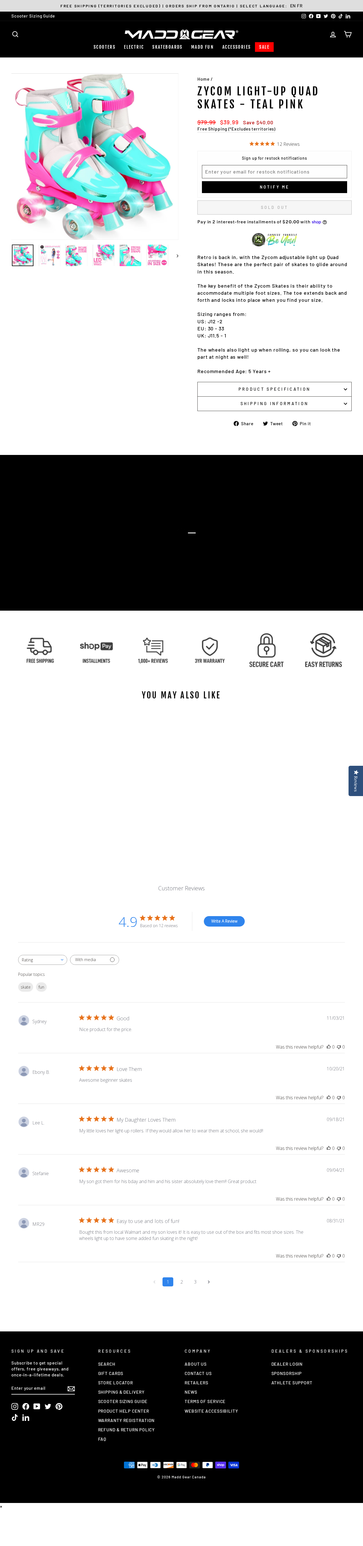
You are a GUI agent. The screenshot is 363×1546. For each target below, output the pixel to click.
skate (26, 987)
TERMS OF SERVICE (205, 1401)
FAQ (102, 1439)
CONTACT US (198, 1373)
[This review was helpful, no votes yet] (329, 1047)
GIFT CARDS (110, 1373)
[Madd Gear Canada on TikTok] (14, 1417)
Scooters (104, 47)
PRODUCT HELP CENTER (123, 1411)
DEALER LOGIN (287, 1364)
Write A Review (224, 921)
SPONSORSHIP (286, 1373)
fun (41, 987)
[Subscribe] (71, 1388)
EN (293, 5)
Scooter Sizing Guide (33, 15)
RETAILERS (196, 1382)
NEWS (191, 1392)
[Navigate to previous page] (154, 1281)
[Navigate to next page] (208, 1281)
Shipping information (274, 403)
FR (300, 5)
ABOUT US (196, 1364)
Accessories (236, 47)
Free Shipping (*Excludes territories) (236, 128)
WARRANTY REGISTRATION (126, 1420)
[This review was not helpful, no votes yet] (339, 1047)
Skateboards (167, 47)
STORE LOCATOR (115, 1382)
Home (203, 79)
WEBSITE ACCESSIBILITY (211, 1411)
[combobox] (42, 960)
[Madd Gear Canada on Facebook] (25, 1406)
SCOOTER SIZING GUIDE (122, 1401)
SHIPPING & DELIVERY (121, 1392)
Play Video (184, 544)
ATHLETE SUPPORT (292, 1382)
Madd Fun (202, 47)
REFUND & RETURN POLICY (126, 1429)
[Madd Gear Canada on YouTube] (36, 1406)
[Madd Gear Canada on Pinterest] (59, 1406)
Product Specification (275, 389)
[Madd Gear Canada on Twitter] (48, 1406)
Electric (134, 47)
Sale (264, 47)
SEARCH (106, 1364)
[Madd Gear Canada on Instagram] (14, 1406)
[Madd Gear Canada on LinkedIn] (25, 1417)
